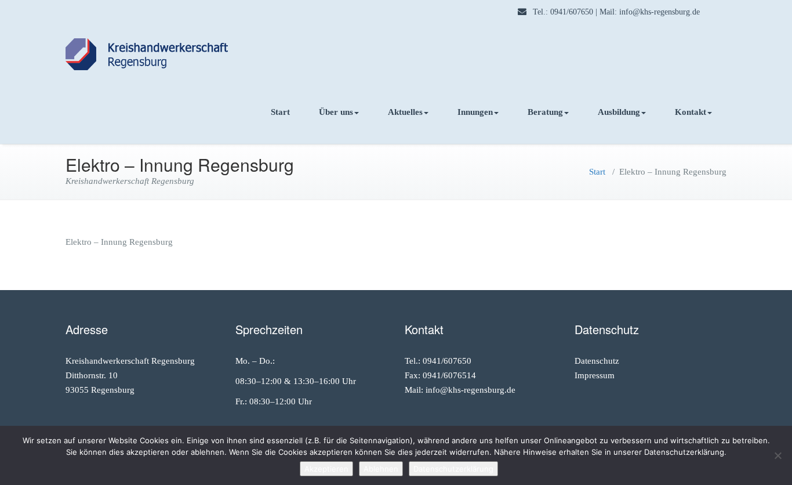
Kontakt (690, 112)
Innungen (475, 112)
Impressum (595, 375)
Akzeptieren (326, 468)
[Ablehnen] (777, 455)
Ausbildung (619, 112)
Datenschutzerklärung (453, 468)
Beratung (545, 112)
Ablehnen (381, 468)
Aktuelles (405, 112)
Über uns (336, 112)
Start (280, 112)
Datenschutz (597, 360)
